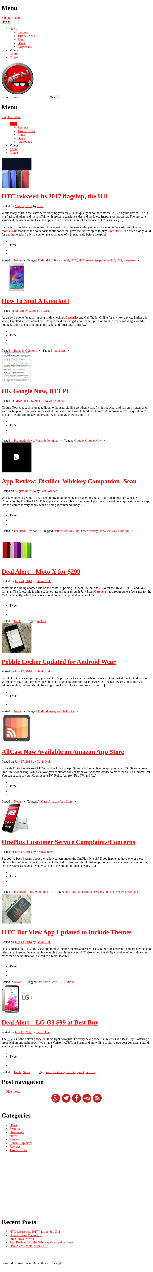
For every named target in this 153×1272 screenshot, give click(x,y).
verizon (90, 1072)
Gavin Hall (44, 581)
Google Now (93, 440)
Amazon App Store (60, 801)
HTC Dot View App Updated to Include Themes (66, 932)
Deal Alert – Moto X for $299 (41, 571)
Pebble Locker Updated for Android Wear (59, 661)
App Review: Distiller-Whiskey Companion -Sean (69, 481)
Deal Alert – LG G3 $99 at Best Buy (50, 1022)
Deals (21, 43)
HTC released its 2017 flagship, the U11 (55, 196)
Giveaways (25, 46)
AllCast (42, 801)
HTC (75, 213)
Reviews (23, 32)
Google (79, 440)
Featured (19, 440)
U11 (119, 260)
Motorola (99, 591)
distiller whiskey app (66, 531)
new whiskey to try (93, 531)
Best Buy (59, 1072)
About (14, 53)
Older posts (11, 1091)
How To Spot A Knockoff (35, 300)
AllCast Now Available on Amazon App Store (63, 751)
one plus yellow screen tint (121, 891)
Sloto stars (114, 231)
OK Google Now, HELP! (35, 391)
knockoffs (59, 350)
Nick (40, 206)
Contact (14, 57)
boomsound (61, 260)
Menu (6, 21)
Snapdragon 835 (104, 260)
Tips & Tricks (26, 36)
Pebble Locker (66, 711)
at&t (49, 1072)
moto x (41, 621)
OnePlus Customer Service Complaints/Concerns (68, 841)
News (13, 28)
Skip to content (11, 17)
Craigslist (71, 317)
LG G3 (71, 1072)
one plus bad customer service (84, 891)
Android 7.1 (45, 260)
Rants (21, 39)
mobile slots (9, 231)
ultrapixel (129, 260)
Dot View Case (47, 982)
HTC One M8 (67, 982)
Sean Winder (48, 491)
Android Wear (46, 711)
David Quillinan (55, 400)
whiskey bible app (118, 531)
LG (9, 1039)
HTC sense (86, 260)
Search (6, 97)
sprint (80, 1072)
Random (15, 1139)
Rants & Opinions (25, 350)
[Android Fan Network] (17, 93)
